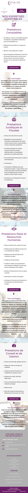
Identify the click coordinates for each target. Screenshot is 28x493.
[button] (13, 11)
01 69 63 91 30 (4, 11)
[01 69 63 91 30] (4, 9)
